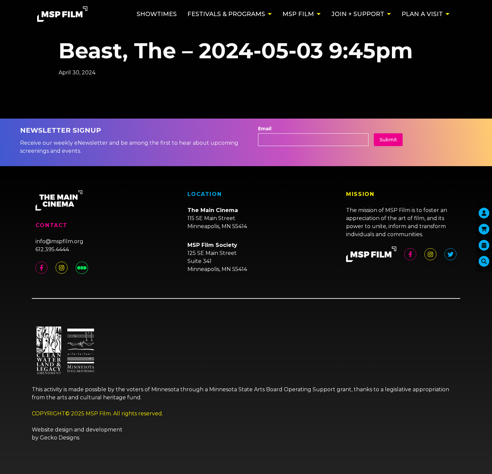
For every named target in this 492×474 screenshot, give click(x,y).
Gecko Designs (59, 437)
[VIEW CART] (484, 229)
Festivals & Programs (226, 14)
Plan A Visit (422, 14)
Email (264, 129)
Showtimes (157, 14)
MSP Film (298, 14)
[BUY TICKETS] (484, 245)
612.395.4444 (52, 249)
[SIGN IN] (484, 213)
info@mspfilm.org (59, 241)
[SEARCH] (484, 261)
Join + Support (357, 14)
